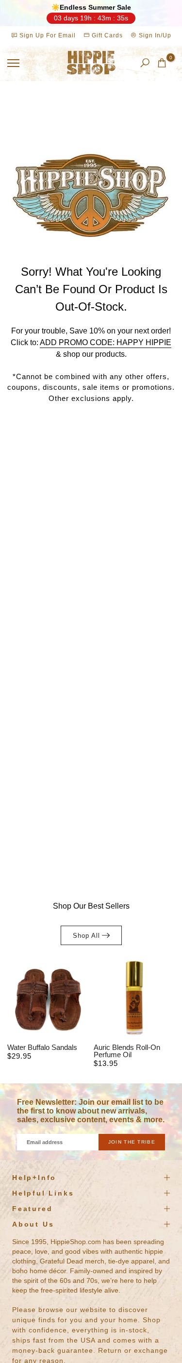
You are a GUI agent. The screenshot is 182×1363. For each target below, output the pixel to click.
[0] (161, 62)
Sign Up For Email (47, 35)
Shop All (86, 935)
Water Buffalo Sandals (42, 1047)
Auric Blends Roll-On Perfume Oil (127, 1051)
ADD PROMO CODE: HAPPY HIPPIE (105, 342)
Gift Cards (106, 35)
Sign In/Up (154, 35)
